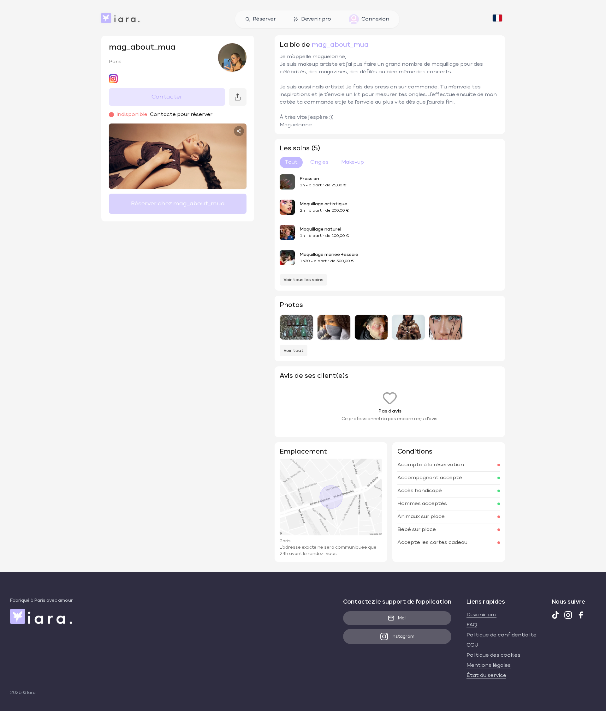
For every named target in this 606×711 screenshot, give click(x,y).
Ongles (319, 162)
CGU (472, 645)
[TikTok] (555, 615)
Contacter (167, 97)
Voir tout (293, 350)
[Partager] (239, 131)
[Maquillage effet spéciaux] (371, 327)
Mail (402, 618)
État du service (486, 675)
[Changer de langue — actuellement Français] (497, 19)
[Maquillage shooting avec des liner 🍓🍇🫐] (334, 327)
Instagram (403, 636)
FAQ (471, 625)
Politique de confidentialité (501, 635)
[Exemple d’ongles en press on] (296, 327)
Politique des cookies (493, 655)
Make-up (352, 162)
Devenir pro (316, 19)
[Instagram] (568, 615)
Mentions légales (488, 665)
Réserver (264, 19)
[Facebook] (581, 615)
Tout (291, 162)
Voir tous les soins (303, 280)
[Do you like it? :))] (408, 327)
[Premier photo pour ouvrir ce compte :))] (445, 327)
